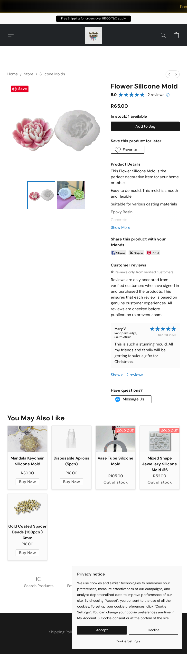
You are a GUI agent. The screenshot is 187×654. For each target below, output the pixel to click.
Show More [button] (120, 227)
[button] (93, 19)
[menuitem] (169, 74)
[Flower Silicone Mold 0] (41, 195)
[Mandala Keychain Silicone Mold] (27, 439)
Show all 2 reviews (127, 374)
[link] (127, 639)
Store (28, 74)
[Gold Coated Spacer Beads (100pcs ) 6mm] (27, 507)
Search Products (39, 585)
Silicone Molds (52, 74)
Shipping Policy (62, 632)
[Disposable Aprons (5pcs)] (71, 439)
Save (22, 88)
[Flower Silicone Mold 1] (71, 195)
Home (12, 74)
